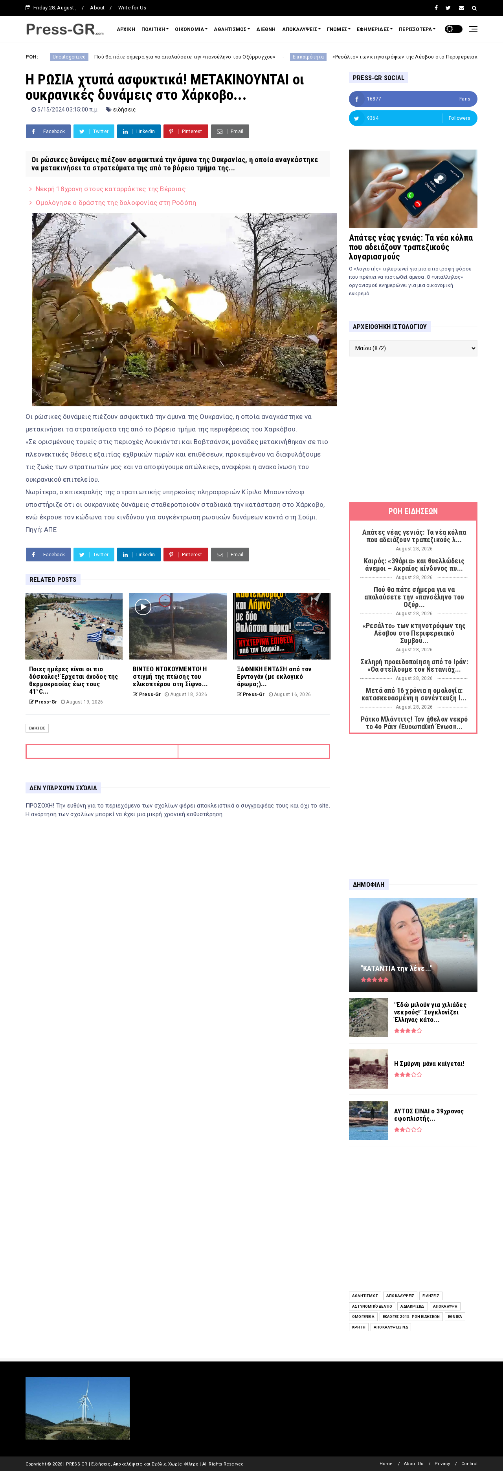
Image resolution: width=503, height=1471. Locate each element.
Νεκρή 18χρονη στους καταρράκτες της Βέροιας (110, 189)
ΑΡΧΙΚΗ (126, 29)
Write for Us (132, 8)
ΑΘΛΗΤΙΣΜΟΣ (230, 29)
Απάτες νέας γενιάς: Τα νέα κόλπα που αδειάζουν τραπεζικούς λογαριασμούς (411, 247)
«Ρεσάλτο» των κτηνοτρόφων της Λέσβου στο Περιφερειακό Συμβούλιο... (357, 57)
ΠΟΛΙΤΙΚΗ (153, 29)
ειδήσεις (124, 109)
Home (386, 1464)
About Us (414, 1464)
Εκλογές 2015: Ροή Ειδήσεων (411, 1316)
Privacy (442, 1464)
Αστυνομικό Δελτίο (372, 1306)
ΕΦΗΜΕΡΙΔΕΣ (373, 29)
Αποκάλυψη (445, 1306)
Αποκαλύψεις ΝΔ (391, 1327)
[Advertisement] (413, 429)
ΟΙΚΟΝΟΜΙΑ (189, 29)
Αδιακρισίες (412, 1306)
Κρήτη (358, 1327)
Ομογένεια (363, 1316)
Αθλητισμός (365, 1296)
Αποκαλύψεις (400, 1296)
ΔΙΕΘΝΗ (265, 29)
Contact (469, 1464)
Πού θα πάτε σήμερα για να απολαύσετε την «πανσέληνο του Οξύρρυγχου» (120, 57)
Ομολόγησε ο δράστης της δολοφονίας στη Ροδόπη (116, 202)
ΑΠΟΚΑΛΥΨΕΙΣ (299, 29)
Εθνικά (455, 1316)
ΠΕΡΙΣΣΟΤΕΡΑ (415, 29)
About (97, 8)
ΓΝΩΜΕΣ (337, 29)
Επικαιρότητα (243, 57)
